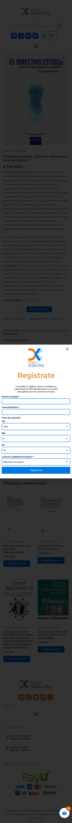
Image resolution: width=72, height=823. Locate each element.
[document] (36, 411)
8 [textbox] (4, 438)
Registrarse (36, 470)
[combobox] (36, 426)
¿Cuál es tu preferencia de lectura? (18, 457)
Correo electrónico (10, 407)
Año (3, 421)
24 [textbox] (4, 450)
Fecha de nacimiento (11, 418)
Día (3, 445)
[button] (67, 349)
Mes (3, 433)
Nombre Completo (11, 397)
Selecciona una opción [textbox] (13, 462)
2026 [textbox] (5, 426)
